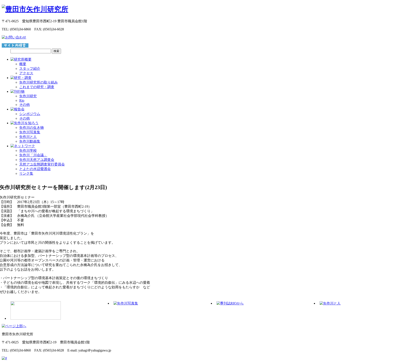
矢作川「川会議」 (33, 155)
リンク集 (26, 173)
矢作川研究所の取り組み (38, 82)
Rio (21, 100)
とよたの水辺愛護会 (35, 169)
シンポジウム (29, 114)
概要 (22, 64)
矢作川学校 (28, 150)
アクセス (26, 73)
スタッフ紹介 (29, 68)
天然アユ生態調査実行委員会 (42, 164)
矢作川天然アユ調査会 (36, 160)
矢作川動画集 (29, 141)
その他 (24, 104)
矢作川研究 (28, 96)
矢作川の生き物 (31, 127)
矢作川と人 (28, 137)
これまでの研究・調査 (36, 87)
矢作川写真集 (29, 132)
